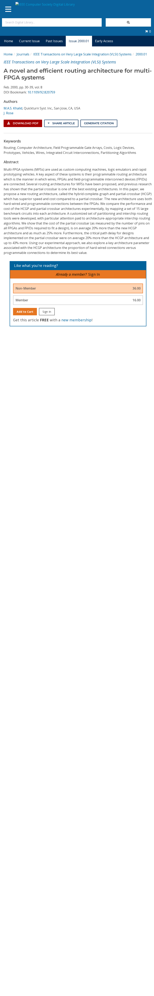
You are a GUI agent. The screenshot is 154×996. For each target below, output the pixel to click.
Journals (23, 54)
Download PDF (25, 123)
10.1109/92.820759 (41, 92)
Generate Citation (99, 123)
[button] (148, 31)
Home (8, 41)
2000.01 (141, 54)
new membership (76, 320)
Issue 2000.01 (79, 41)
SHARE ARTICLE (63, 123)
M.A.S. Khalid (13, 108)
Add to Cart (25, 312)
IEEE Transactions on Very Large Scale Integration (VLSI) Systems (82, 54)
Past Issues (54, 41)
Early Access (104, 41)
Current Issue (29, 41)
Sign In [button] (94, 274)
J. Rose (8, 113)
